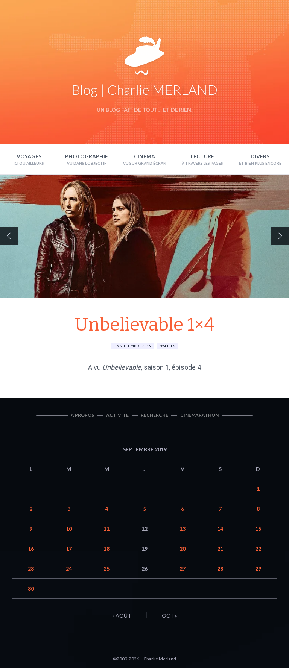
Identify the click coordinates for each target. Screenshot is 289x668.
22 (258, 548)
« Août (121, 615)
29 (258, 568)
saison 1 (156, 367)
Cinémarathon (199, 415)
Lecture (202, 156)
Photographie (86, 156)
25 (106, 568)
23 (31, 568)
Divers (260, 156)
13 (182, 528)
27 (182, 568)
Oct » (169, 615)
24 (69, 568)
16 (31, 548)
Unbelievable (121, 367)
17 (69, 548)
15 (258, 528)
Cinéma (144, 156)
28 (220, 568)
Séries (169, 345)
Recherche (154, 415)
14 (220, 528)
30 (31, 588)
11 (106, 528)
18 (106, 548)
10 (69, 528)
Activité (117, 415)
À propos (82, 415)
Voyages (29, 156)
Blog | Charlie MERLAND (144, 89)
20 (182, 548)
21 (220, 548)
